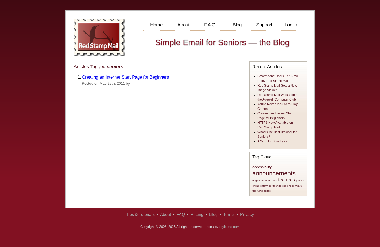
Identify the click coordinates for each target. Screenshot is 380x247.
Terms (228, 214)
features (286, 179)
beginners (258, 180)
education (271, 180)
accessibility (262, 167)
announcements (274, 173)
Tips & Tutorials (140, 214)
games (300, 180)
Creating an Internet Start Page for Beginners (125, 77)
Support (264, 24)
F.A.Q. (210, 24)
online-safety (260, 185)
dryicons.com (229, 227)
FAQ (181, 214)
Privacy (247, 214)
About (183, 24)
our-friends (275, 185)
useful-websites (261, 190)
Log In (291, 24)
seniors (286, 185)
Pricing (197, 214)
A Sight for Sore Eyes (272, 141)
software (297, 185)
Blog (237, 24)
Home (156, 24)
